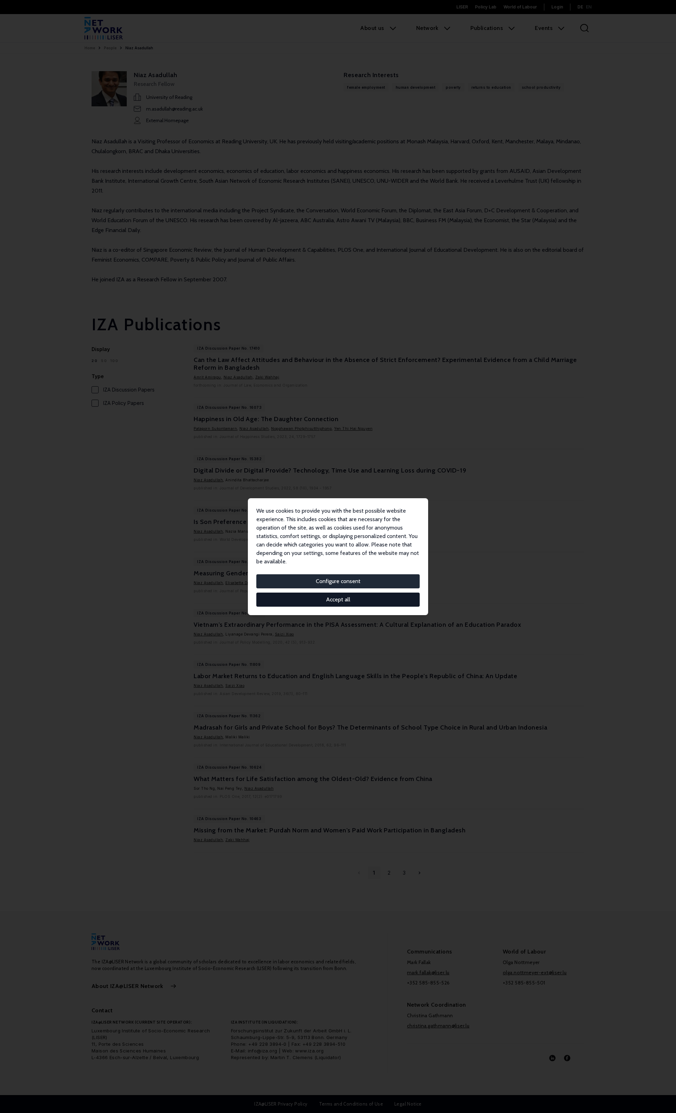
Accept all (338, 599)
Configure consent (338, 581)
